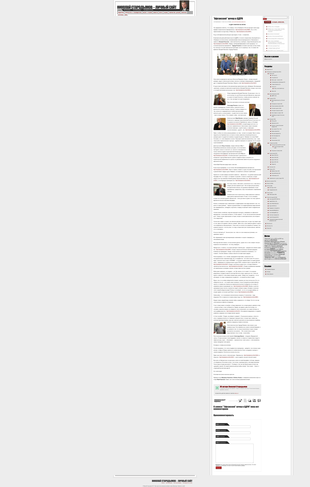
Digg (245, 400)
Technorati (254, 400)
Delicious (240, 400)
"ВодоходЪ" (267, 238)
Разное (166, 12)
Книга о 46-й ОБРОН (278, 88)
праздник (276, 254)
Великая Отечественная (270, 240)
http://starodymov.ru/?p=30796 (252, 129)
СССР (269, 246)
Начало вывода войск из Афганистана (276, 38)
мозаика (267, 253)
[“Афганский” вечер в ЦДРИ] (228, 18)
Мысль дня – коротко (276, 79)
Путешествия (272, 153)
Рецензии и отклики (276, 150)
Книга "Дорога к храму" (276, 112)
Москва (276, 243)
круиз (281, 249)
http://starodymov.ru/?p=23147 (221, 264)
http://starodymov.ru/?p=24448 (221, 169)
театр (276, 257)
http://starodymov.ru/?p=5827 (236, 266)
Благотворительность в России (278, 100)
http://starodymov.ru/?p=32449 (223, 249)
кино (272, 249)
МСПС (272, 243)
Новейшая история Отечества (278, 115)
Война (278, 241)
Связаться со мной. (181, 486)
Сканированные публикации (277, 82)
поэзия (272, 254)
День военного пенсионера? (273, 33)
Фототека (120, 15)
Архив (270, 73)
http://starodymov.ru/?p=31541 (251, 355)
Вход (188, 9)
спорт (279, 255)
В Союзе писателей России (277, 144)
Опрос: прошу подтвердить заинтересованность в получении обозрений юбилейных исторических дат (276, 42)
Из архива (274, 77)
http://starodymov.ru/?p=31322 (249, 83)
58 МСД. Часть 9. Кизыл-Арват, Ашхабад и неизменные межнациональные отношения (276, 30)
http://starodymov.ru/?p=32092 (234, 124)
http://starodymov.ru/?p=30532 (243, 90)
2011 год (273, 75)
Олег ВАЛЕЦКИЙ (272, 212)
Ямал (273, 91)
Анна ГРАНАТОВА (273, 203)
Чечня (273, 86)
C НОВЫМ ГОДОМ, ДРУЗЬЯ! (274, 48)
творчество (269, 257)
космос (277, 249)
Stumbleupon (249, 400)
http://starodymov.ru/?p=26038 (221, 43)
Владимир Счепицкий (273, 208)
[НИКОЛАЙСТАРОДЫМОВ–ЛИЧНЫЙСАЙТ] (146, 7)
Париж (273, 164)
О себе (273, 138)
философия (267, 259)
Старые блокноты (275, 84)
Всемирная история (276, 103)
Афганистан (274, 123)
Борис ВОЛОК (272, 205)
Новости (155, 12)
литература (275, 251)
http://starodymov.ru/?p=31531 (226, 357)
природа (282, 254)
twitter (184, 6)
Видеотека (121, 12)
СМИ (266, 246)
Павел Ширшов (270, 274)
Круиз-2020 (274, 159)
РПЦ (268, 244)
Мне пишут (271, 187)
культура (267, 251)
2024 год (277, 238)
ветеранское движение (270, 247)
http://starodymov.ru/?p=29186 (243, 31)
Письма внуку (275, 140)
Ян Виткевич (274, 175)
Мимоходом (271, 194)
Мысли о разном (147, 12)
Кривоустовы (274, 171)
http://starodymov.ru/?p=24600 (241, 286)
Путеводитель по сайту (148, 9)
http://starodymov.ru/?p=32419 (242, 180)
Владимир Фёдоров (271, 269)
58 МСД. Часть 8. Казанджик (273, 26)
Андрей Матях (272, 201)
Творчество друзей (174, 12)
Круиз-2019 (274, 157)
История (271, 98)
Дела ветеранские (236, 21)
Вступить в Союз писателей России (275, 36)
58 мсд (273, 120)
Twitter (259, 400)
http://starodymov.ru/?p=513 (233, 311)
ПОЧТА (160, 12)
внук (278, 247)
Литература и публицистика (133, 12)
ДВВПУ (273, 95)
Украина (273, 246)
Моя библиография (137, 9)
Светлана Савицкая (273, 214)
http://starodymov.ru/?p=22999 (250, 297)
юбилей (283, 259)
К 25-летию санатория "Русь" (274, 45)
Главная (119, 9)
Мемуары (271, 119)
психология (268, 256)
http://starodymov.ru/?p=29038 (245, 292)
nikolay (236, 393)
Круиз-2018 (274, 155)
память (281, 252)
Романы (271, 169)
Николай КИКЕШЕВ (273, 210)
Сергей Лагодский (273, 217)
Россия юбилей (281, 244)
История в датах (275, 108)
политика (267, 254)
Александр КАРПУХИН (274, 199)
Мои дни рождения (275, 133)
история (267, 249)
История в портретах (276, 110)
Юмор (126, 15)
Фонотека (184, 12)
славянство (274, 255)
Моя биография (127, 9)
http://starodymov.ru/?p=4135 (220, 155)
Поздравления (272, 189)
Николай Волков (275, 173)
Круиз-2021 (274, 161)
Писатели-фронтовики (278, 146)
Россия (273, 244)
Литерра (268, 271)
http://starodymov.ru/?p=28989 (242, 29)
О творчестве (272, 143)
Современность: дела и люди (275, 178)
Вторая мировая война (276, 106)
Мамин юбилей (275, 131)
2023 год (272, 238)
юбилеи (277, 259)
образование (274, 252)
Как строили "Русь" (276, 129)
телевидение (281, 257)
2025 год (281, 238)
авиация (279, 246)
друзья (282, 247)
